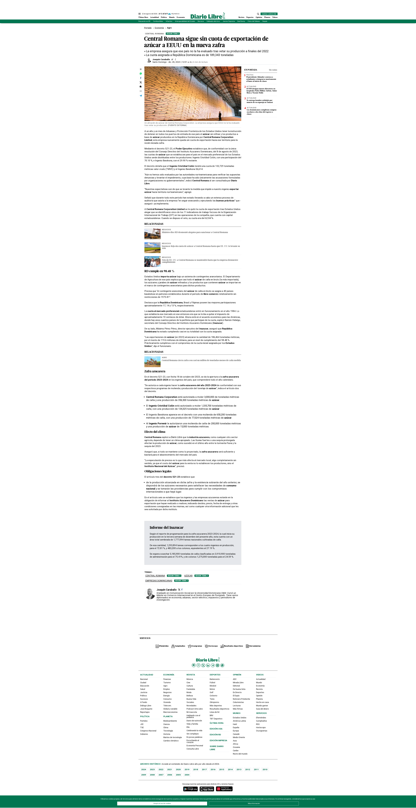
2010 (265, 769)
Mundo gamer (262, 706)
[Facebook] (182, 589)
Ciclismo (213, 696)
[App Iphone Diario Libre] (207, 788)
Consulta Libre (193, 749)
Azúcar (188, 576)
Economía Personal (195, 746)
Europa (236, 731)
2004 (187, 775)
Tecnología (168, 731)
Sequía (264, 21)
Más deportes (216, 706)
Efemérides (261, 718)
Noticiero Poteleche (241, 699)
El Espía (236, 696)
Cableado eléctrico (213, 21)
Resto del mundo (240, 754)
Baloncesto (215, 679)
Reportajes (145, 712)
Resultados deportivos (219, 709)
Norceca (201, 21)
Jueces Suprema (229, 21)
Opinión (259, 17)
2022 (161, 769)
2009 (143, 775)
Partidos (144, 721)
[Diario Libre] (208, 15)
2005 (178, 775)
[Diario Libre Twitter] (203, 665)
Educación (144, 686)
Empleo (166, 689)
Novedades (191, 706)
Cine (188, 682)
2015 (221, 769)
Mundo (172, 17)
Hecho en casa (262, 702)
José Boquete (146, 709)
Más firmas (238, 709)
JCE (141, 724)
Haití (235, 724)
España (236, 727)
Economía (181, 17)
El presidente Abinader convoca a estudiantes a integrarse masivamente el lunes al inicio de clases (261, 79)
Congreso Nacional (148, 731)
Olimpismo (214, 702)
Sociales (190, 702)
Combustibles (158, 21)
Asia (235, 741)
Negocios (166, 229)
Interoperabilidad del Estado (185, 21)
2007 (161, 775)
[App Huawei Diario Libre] (224, 788)
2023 (152, 769)
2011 (256, 769)
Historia (166, 734)
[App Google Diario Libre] (190, 788)
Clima (165, 727)
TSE (142, 727)
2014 (230, 769)
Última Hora (143, 17)
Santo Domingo (159, 62)
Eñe (188, 727)
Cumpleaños (261, 721)
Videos (275, 17)
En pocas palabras (194, 737)
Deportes (250, 17)
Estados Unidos (239, 718)
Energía (166, 696)
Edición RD (215, 734)
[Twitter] (179, 590)
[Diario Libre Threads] (217, 665)
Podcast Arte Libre (195, 709)
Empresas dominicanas (158, 581)
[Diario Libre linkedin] (208, 665)
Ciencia (166, 724)
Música (190, 679)
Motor (212, 689)
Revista (241, 17)
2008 (152, 775)
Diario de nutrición (194, 721)
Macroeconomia (170, 712)
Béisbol (213, 686)
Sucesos (144, 699)
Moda (189, 692)
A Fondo (143, 702)
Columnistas (238, 702)
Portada (147, 28)
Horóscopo (261, 727)
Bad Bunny (241, 21)
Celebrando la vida (194, 730)
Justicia (143, 692)
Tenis (212, 699)
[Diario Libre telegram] (213, 665)
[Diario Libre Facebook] (194, 665)
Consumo (167, 699)
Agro (164, 357)
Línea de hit (214, 712)
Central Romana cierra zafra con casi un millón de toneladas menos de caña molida (201, 361)
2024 (143, 769)
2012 (247, 769)
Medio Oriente (239, 737)
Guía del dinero (262, 709)
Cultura (190, 686)
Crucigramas (261, 731)
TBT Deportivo (216, 719)
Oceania (236, 747)
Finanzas (167, 679)
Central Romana (155, 576)
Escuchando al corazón (193, 741)
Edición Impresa (218, 740)
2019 (187, 769)
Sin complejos (193, 734)
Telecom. (167, 706)
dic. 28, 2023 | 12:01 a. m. (180, 62)
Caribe (235, 751)
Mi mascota (192, 712)
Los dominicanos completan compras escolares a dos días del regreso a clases (261, 112)
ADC (234, 679)
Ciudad (143, 682)
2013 (239, 769)
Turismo (167, 682)
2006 (169, 775)
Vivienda (167, 702)
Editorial (236, 686)
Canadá (236, 734)
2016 (213, 769)
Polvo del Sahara (254, 21)
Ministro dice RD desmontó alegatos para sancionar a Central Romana (195, 232)
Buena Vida (191, 699)
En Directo (237, 692)
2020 (178, 769)
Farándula (191, 689)
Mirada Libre (238, 682)
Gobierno (144, 734)
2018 (195, 769)
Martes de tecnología (172, 737)
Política (164, 17)
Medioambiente (170, 721)
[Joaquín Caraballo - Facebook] (175, 59)
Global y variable (170, 709)
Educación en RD (144, 21)
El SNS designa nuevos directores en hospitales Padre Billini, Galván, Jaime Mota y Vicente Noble (262, 91)
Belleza (190, 696)
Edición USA (216, 729)
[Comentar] (141, 87)
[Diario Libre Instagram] (198, 665)
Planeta (267, 17)
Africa (235, 744)
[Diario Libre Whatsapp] (222, 665)
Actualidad (154, 17)
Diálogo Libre (145, 706)
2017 (204, 769)
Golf (211, 692)
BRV (211, 715)
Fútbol (212, 682)
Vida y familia (192, 724)
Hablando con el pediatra (193, 716)
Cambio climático (171, 741)
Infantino (169, 21)
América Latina (239, 721)
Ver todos (273, 70)
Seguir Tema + (173, 34)
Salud (142, 689)
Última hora (216, 723)
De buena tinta (239, 689)
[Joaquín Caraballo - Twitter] (172, 59)
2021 (169, 769)
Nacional (144, 679)
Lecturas (237, 706)
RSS (258, 724)
